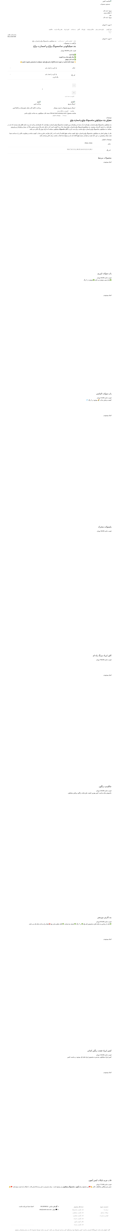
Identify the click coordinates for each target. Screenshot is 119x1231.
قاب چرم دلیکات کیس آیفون (100, 1180)
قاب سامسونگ (63, 129)
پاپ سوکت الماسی (103, 394)
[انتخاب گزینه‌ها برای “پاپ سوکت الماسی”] (109, 408)
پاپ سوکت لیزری (104, 273)
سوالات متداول (104, 1212)
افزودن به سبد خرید (69, 96)
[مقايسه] (109, 270)
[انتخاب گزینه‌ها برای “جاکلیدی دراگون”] (109, 800)
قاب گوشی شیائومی (78, 1215)
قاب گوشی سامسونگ (77, 1209)
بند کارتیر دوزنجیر (104, 917)
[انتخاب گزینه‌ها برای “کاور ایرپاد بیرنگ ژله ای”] (109, 667)
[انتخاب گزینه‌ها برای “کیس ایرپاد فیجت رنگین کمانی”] (109, 1065)
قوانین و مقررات (104, 1215)
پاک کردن (55, 77)
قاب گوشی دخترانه (78, 1218)
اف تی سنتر (27, 1230)
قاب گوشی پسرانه (78, 1224)
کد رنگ (73, 75)
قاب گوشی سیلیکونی (77, 1212)
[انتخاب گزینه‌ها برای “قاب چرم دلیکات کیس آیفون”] (109, 1194)
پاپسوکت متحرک (104, 527)
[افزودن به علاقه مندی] (109, 283)
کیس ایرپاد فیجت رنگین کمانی (99, 1051)
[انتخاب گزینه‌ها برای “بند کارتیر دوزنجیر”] (109, 931)
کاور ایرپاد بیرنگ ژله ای (102, 655)
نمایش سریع (109, 292)
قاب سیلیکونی (42, 113)
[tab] (64, 115)
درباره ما (106, 1209)
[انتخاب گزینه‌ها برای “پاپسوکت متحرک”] (109, 539)
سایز (73, 68)
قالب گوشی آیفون (78, 1221)
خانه (74, 41)
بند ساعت (61, 41)
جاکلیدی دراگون (105, 786)
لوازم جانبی (68, 41)
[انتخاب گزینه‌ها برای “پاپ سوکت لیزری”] (109, 287)
